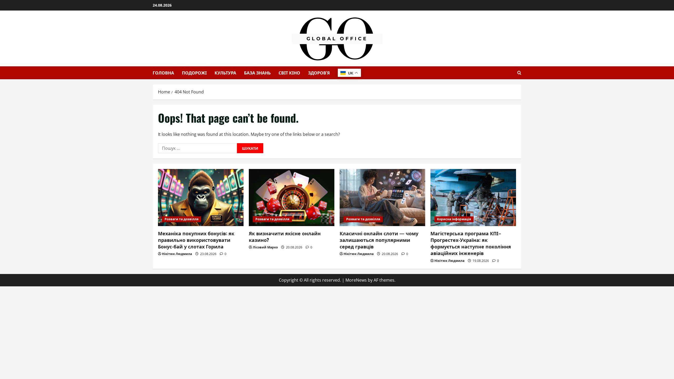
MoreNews (356, 280)
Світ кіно (289, 72)
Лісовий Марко (265, 247)
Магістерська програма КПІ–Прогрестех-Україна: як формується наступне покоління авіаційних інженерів (470, 243)
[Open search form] (519, 73)
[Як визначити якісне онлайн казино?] (291, 197)
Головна (163, 72)
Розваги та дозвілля (182, 219)
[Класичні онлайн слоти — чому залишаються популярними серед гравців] (382, 197)
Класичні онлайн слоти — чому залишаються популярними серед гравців (379, 240)
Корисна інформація (454, 219)
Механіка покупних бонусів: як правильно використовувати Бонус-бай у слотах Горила (196, 240)
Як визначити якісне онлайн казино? (285, 236)
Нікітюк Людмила (177, 254)
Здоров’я (319, 72)
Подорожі (194, 72)
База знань (257, 72)
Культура (225, 72)
